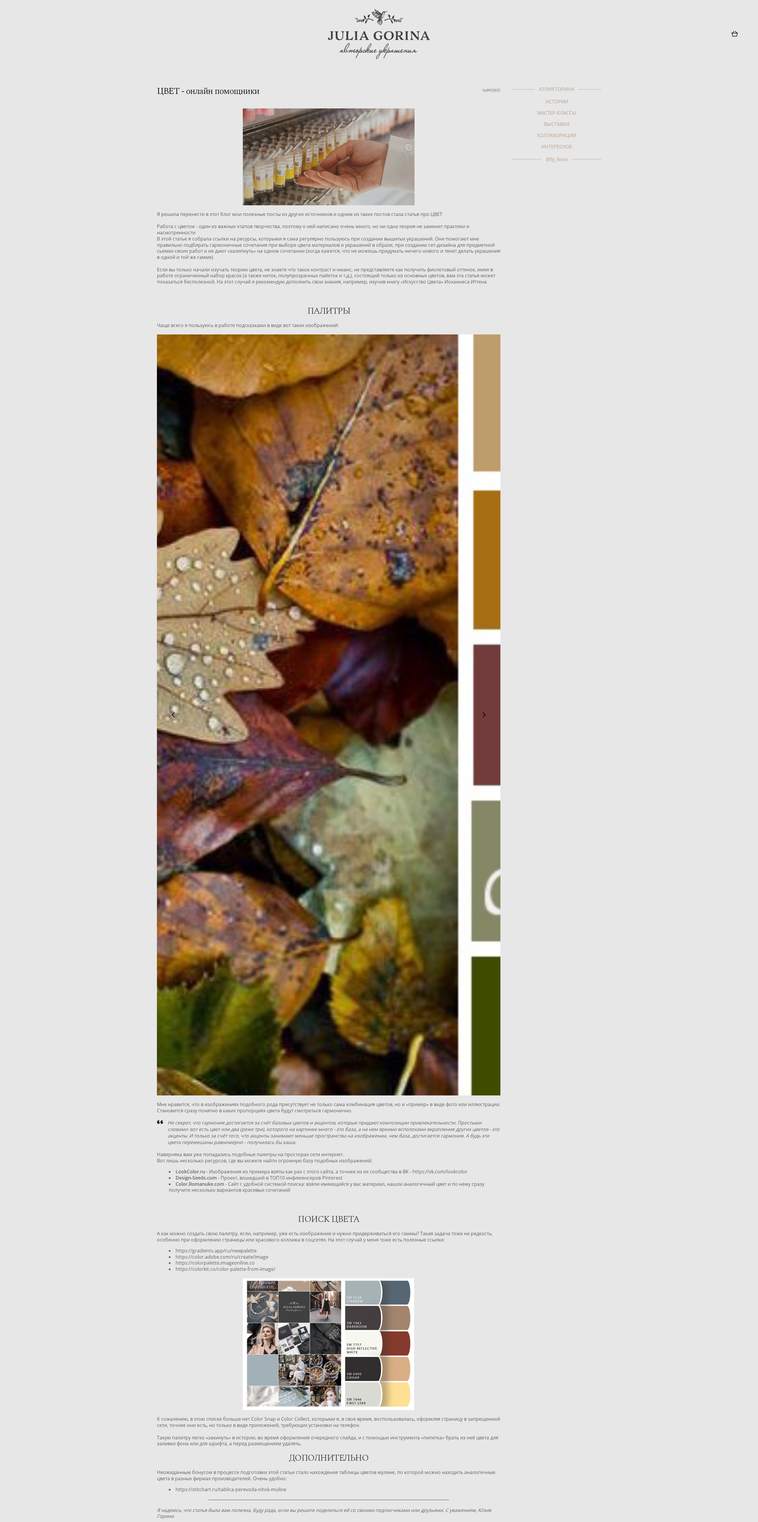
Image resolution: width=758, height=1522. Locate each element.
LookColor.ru (190, 1172)
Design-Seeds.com (196, 1178)
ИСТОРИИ (556, 101)
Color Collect (295, 1419)
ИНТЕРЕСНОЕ (556, 146)
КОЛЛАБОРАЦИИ (556, 135)
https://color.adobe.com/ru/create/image (222, 1257)
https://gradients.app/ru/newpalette (216, 1251)
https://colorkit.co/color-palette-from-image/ (225, 1269)
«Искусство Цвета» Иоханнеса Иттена (444, 282)
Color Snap (263, 1419)
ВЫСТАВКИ (556, 124)
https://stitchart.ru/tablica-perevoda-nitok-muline (231, 1489)
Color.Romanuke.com (200, 1184)
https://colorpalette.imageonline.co (215, 1263)
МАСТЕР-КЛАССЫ (556, 113)
